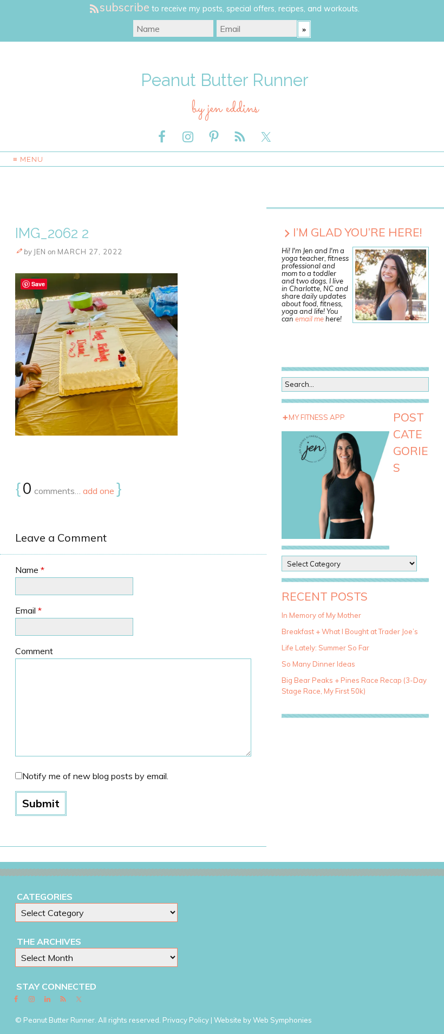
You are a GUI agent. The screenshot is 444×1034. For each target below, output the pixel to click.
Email (28, 610)
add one (98, 490)
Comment (34, 651)
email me (309, 318)
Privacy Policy (185, 1020)
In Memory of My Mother (321, 615)
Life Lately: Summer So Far (325, 647)
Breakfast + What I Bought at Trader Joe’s (350, 631)
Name (29, 569)
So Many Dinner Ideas (318, 664)
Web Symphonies (282, 1020)
